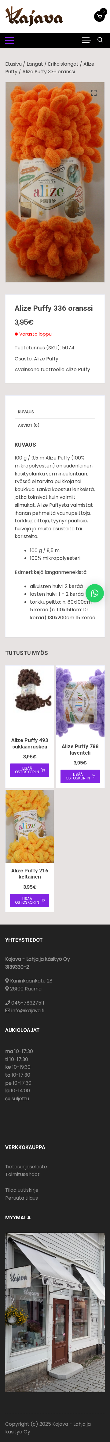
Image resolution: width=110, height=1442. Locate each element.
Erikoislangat (63, 63)
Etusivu (13, 63)
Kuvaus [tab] (26, 412)
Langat (35, 63)
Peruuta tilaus (21, 1198)
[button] (93, 93)
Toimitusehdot (22, 1174)
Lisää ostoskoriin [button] (27, 770)
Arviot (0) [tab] (28, 425)
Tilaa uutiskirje (21, 1190)
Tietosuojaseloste (26, 1166)
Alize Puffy (46, 358)
